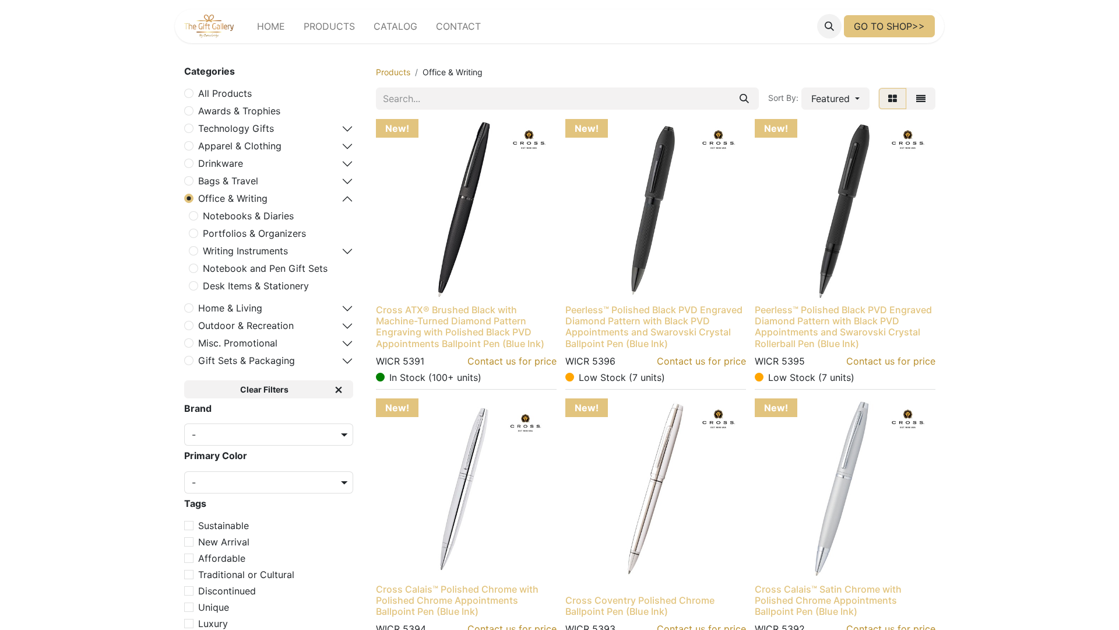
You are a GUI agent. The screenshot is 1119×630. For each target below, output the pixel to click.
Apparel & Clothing (239, 146)
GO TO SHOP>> (889, 26)
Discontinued (227, 591)
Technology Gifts (236, 128)
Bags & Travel (228, 181)
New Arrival (223, 542)
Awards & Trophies (239, 111)
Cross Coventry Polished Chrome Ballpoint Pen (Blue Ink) (640, 605)
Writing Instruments (245, 251)
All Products (225, 93)
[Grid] (892, 99)
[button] (829, 26)
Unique (213, 607)
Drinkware (220, 163)
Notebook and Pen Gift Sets (265, 268)
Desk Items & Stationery (256, 286)
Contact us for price (512, 361)
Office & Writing (233, 198)
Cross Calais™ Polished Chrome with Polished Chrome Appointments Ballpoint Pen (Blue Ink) (457, 600)
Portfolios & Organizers (254, 233)
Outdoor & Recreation (246, 325)
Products (393, 72)
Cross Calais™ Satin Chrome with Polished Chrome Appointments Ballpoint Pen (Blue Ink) (828, 600)
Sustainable (223, 525)
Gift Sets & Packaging (246, 360)
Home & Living (230, 308)
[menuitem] (271, 26)
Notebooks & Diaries (248, 216)
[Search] (744, 99)
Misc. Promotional (237, 343)
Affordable (221, 558)
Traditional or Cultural (246, 574)
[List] (920, 99)
